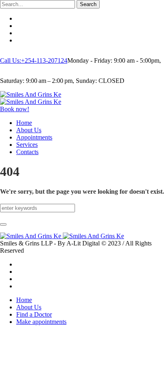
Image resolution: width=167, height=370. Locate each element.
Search (88, 4)
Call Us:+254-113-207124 (33, 60)
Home (24, 299)
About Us (28, 307)
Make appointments (41, 321)
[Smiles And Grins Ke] (30, 98)
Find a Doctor (34, 314)
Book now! (14, 109)
